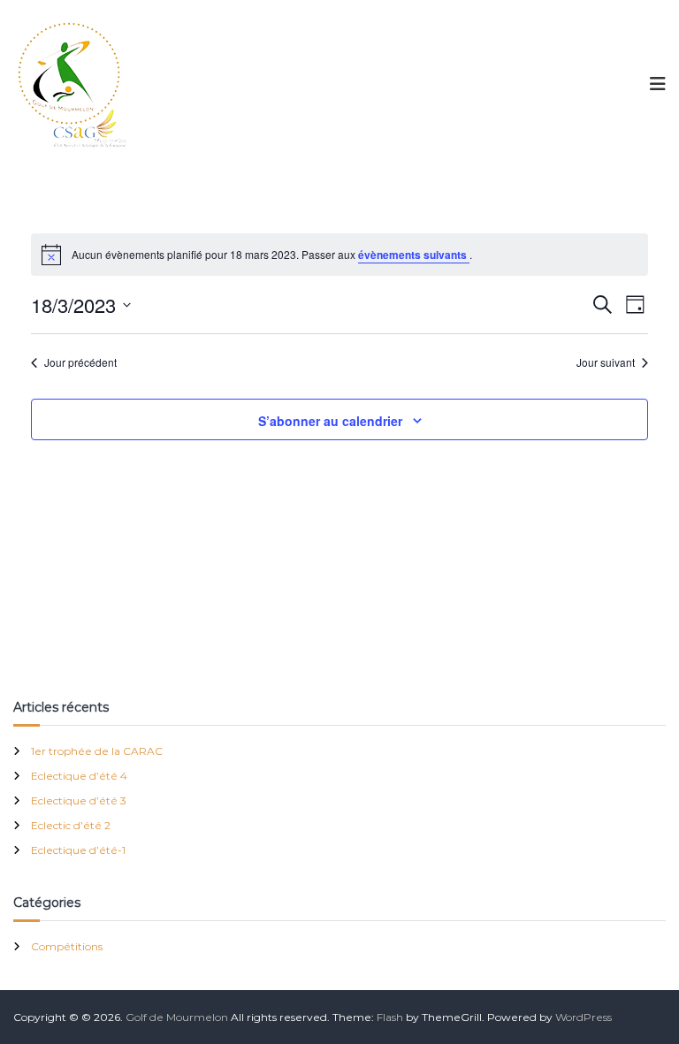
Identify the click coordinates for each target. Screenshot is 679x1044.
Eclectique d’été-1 (78, 850)
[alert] (339, 254)
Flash (390, 1017)
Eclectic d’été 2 (71, 825)
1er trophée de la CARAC (97, 751)
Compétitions (67, 946)
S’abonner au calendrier (330, 421)
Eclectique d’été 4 (79, 775)
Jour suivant (605, 362)
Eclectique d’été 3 (78, 800)
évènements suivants (413, 255)
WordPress (583, 1017)
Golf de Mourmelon (177, 1017)
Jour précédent (80, 362)
